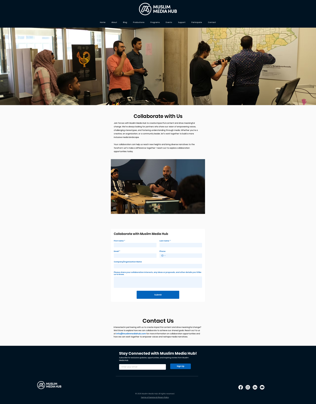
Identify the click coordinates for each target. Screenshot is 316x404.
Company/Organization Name (128, 262)
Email (117, 251)
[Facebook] (240, 387)
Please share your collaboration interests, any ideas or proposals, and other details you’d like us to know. (157, 273)
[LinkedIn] (255, 387)
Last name (165, 241)
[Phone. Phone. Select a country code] (163, 255)
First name (119, 241)
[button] (197, 22)
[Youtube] (262, 387)
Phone (162, 251)
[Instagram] (248, 387)
